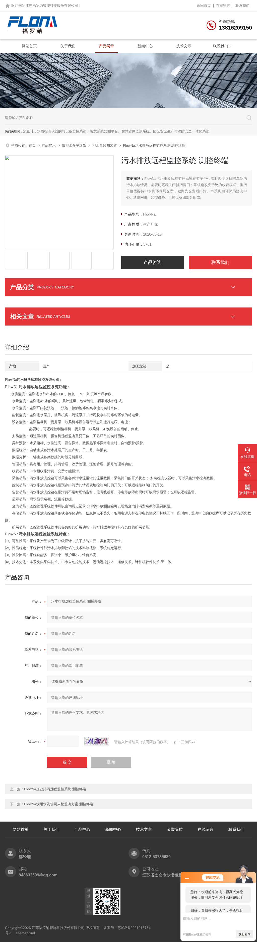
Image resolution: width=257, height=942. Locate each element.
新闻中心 (145, 46)
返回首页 (204, 6)
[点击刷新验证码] (96, 741)
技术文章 (183, 46)
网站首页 (29, 46)
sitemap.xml (25, 933)
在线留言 (223, 6)
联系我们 (242, 6)
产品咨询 (153, 262)
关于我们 (68, 46)
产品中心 (82, 829)
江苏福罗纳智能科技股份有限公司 (51, 6)
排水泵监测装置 (104, 145)
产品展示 (106, 46)
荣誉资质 (175, 829)
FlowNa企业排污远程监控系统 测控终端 (55, 789)
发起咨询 (244, 934)
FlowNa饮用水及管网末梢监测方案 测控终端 (58, 804)
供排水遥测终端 (74, 145)
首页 (32, 145)
